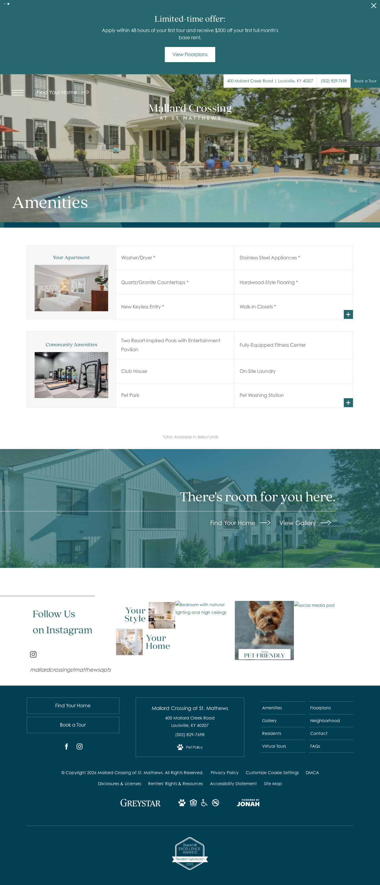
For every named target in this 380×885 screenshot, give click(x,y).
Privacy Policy (225, 772)
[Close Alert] (374, 7)
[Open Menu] (18, 92)
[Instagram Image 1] (145, 630)
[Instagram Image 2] (205, 608)
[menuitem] (283, 708)
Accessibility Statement (233, 783)
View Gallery (298, 523)
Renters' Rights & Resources (175, 783)
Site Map (273, 783)
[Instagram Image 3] (264, 630)
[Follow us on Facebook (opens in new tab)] (66, 748)
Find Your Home (58, 92)
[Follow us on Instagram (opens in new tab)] (80, 748)
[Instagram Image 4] (323, 605)
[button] (5, 4)
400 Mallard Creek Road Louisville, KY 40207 (190, 721)
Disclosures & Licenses (119, 783)
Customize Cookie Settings (272, 772)
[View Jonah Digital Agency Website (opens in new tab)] (248, 803)
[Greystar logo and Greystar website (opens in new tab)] (141, 805)
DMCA (312, 772)
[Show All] (348, 314)
